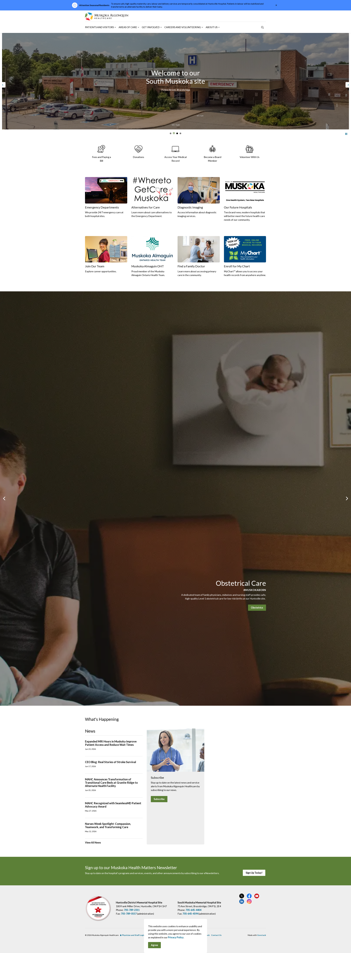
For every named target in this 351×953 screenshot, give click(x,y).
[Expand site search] (262, 27)
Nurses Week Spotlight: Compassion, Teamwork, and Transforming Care (108, 825)
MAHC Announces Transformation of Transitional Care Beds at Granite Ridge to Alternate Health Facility (111, 782)
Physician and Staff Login (133, 935)
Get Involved (151, 27)
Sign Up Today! (254, 872)
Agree (154, 945)
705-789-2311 (132, 909)
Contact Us (216, 935)
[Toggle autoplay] (346, 134)
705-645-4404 (193, 909)
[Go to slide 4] (180, 133)
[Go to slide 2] (174, 133)
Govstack (261, 935)
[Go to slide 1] (170, 133)
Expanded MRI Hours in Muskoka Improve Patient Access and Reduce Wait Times (111, 743)
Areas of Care (128, 27)
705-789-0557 (129, 913)
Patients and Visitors (99, 27)
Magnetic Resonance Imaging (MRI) (175, 97)
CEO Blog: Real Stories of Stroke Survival (110, 762)
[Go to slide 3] (177, 133)
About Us (211, 27)
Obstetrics (257, 607)
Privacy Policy (176, 937)
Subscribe (159, 799)
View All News (93, 842)
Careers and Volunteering (182, 27)
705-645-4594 (190, 913)
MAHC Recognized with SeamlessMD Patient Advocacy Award (113, 804)
